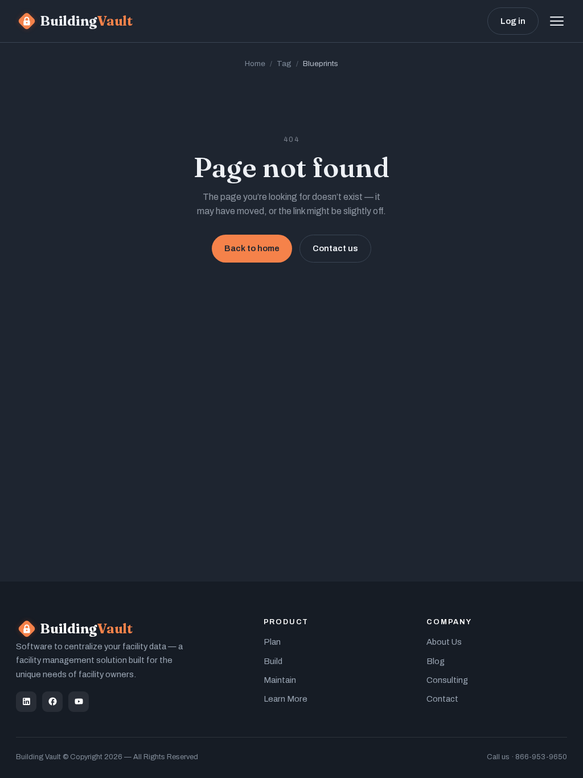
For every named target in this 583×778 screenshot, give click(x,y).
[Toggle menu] (557, 21)
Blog (435, 661)
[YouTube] (78, 701)
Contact (442, 698)
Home (255, 63)
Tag (284, 63)
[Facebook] (52, 701)
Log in (512, 21)
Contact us (335, 248)
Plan (272, 641)
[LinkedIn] (26, 701)
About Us (444, 641)
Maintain (280, 680)
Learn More (285, 698)
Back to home (252, 248)
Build (273, 661)
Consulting (447, 680)
